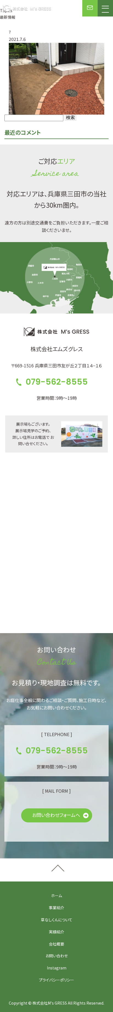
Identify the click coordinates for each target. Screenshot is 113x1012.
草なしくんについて (56, 919)
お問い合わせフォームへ (56, 814)
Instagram (56, 968)
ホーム (56, 895)
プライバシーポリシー (56, 980)
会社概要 (56, 944)
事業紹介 (56, 907)
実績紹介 (56, 932)
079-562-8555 (57, 382)
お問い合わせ (57, 955)
